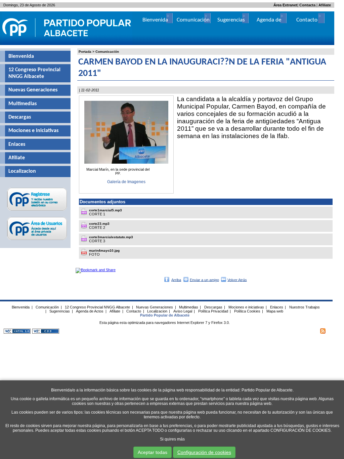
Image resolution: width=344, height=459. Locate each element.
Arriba (176, 280)
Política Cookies (247, 311)
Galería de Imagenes (126, 181)
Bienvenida (21, 56)
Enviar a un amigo (204, 280)
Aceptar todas (152, 452)
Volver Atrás (237, 280)
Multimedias (22, 104)
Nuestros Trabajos (304, 307)
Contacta (307, 5)
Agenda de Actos (89, 311)
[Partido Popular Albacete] (67, 44)
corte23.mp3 (99, 223)
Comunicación (107, 51)
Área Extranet (285, 5)
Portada (85, 51)
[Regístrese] (37, 211)
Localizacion (22, 171)
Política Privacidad (213, 311)
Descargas (19, 117)
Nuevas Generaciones (32, 90)
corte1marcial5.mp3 (105, 210)
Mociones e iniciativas (33, 130)
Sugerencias (231, 20)
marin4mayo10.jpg (104, 250)
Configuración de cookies (204, 452)
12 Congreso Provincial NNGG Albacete (34, 73)
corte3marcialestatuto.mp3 (111, 237)
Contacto (306, 20)
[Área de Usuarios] (37, 240)
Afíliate (16, 158)
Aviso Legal (182, 311)
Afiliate (324, 5)
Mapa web (274, 311)
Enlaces (16, 144)
